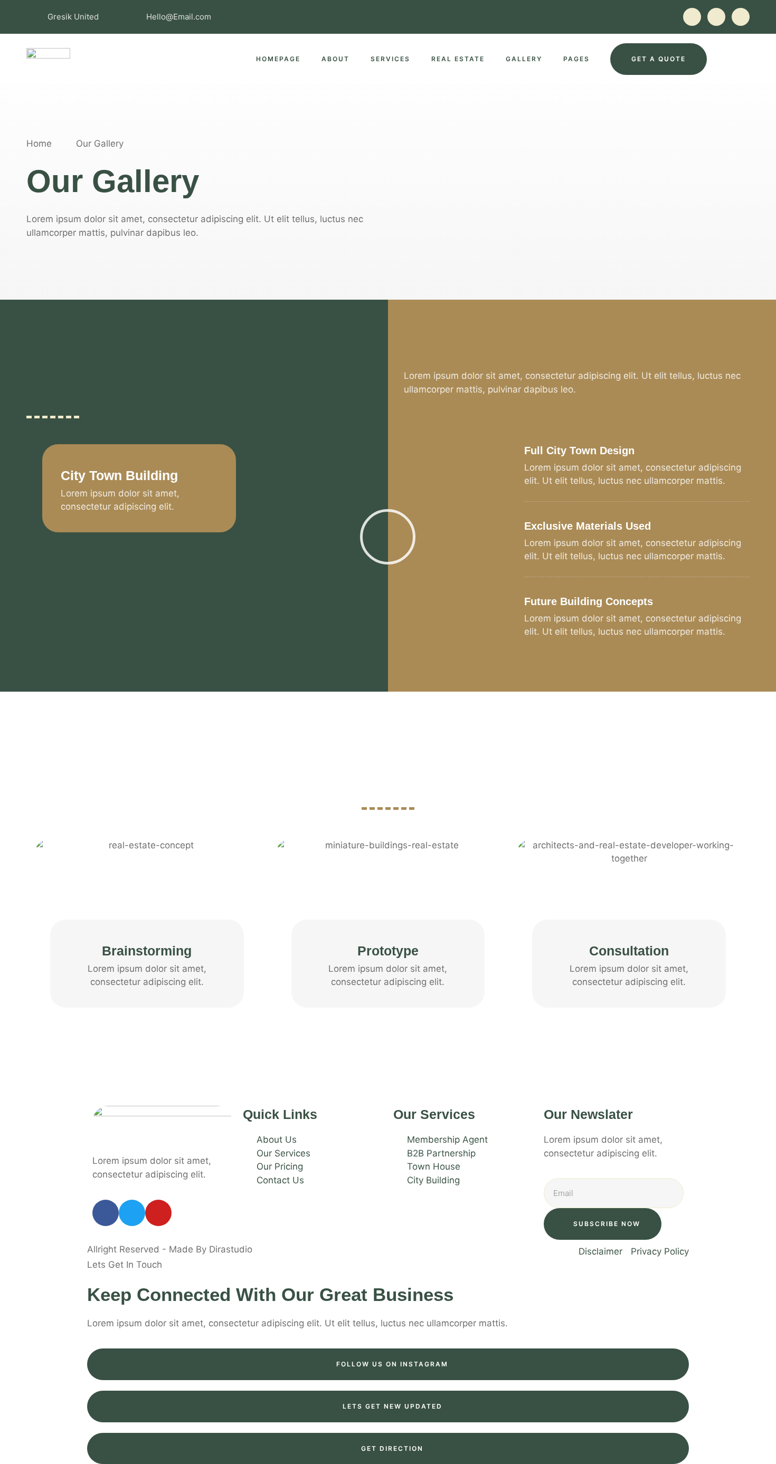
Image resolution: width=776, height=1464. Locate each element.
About (335, 59)
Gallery (524, 59)
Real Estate (458, 59)
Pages (576, 59)
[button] (146, 902)
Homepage (278, 59)
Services (390, 59)
